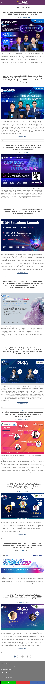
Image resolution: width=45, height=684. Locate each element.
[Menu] (1, 2)
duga (29, 17)
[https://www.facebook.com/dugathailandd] (37, 682)
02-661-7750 (8, 675)
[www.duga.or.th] (22, 2)
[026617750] (23, 682)
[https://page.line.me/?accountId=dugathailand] (8, 682)
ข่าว (22, 10)
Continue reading (22, 67)
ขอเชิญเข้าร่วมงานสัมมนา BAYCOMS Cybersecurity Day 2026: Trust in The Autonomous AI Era (22, 13)
